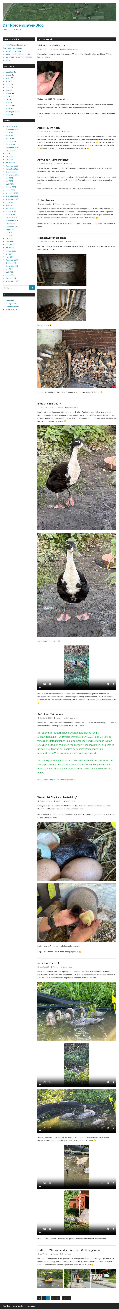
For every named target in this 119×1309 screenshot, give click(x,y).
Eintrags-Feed (11, 304)
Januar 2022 (10, 214)
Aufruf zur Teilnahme (50, 714)
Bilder (64, 49)
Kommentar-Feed (12, 307)
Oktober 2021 (11, 223)
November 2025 (12, 129)
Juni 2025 (9, 132)
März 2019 (9, 257)
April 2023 (10, 184)
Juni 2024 (9, 157)
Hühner (75, 49)
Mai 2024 (9, 160)
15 (64, 1298)
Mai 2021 (9, 239)
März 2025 (10, 138)
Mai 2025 (9, 135)
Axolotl (8, 75)
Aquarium (9, 72)
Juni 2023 (9, 178)
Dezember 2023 (12, 166)
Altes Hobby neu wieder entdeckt (19, 57)
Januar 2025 (10, 145)
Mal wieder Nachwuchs (51, 45)
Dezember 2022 (12, 193)
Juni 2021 (9, 236)
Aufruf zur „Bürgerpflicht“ (53, 159)
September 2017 (12, 281)
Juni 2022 (9, 202)
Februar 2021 (10, 245)
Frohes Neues (45, 200)
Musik (8, 108)
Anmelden (10, 300)
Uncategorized (71, 718)
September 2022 (12, 199)
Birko (8, 81)
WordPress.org (11, 310)
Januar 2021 (10, 248)
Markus (55, 49)
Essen (8, 87)
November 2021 (12, 220)
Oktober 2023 (11, 172)
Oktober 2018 (11, 263)
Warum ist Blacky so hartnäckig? (57, 797)
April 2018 (9, 272)
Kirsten (8, 96)
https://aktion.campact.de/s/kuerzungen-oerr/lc (56, 779)
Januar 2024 (10, 163)
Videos (8, 114)
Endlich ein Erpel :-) (49, 403)
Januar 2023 (10, 190)
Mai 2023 (9, 181)
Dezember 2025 (12, 126)
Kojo (7, 99)
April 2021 (9, 242)
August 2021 (10, 229)
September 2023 (12, 175)
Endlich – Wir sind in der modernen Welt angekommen (70, 1250)
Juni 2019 (9, 254)
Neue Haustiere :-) (48, 963)
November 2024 (12, 148)
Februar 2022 (11, 211)
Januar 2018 (10, 275)
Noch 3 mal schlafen (13, 51)
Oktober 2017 (11, 278)
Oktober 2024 (11, 151)
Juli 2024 (9, 154)
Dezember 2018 (12, 260)
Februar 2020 (11, 251)
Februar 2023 (11, 187)
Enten (69, 49)
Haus (67, 204)
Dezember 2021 (12, 217)
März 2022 (10, 208)
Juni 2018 (9, 269)
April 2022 (10, 205)
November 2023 (12, 169)
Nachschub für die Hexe (51, 237)
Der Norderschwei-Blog (23, 25)
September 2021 (12, 226)
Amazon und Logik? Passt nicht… (18, 54)
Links (8, 102)
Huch (8, 60)
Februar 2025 (11, 141)
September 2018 (12, 266)
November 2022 (12, 196)
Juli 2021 (9, 233)
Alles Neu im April (48, 127)
